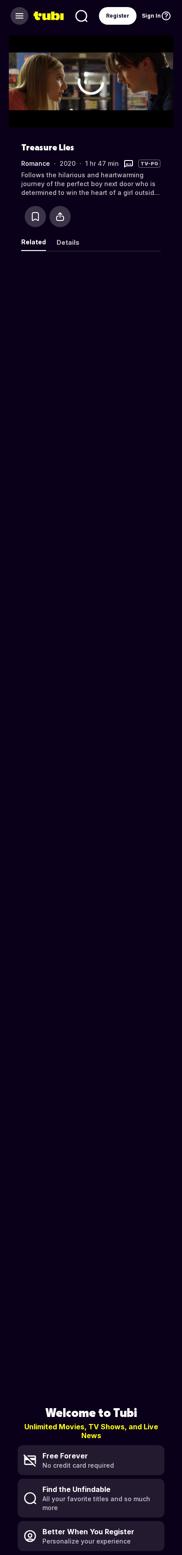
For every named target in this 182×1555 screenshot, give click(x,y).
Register (117, 15)
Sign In (151, 15)
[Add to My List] (35, 216)
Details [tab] (68, 242)
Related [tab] (33, 242)
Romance (35, 163)
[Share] (60, 216)
